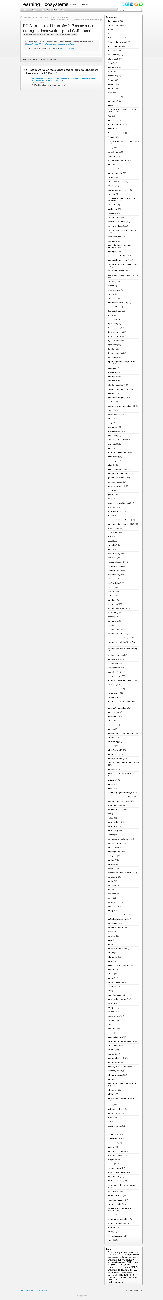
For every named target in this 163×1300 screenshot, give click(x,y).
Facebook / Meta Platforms (118, 440)
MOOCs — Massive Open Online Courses (123, 763)
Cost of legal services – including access (123, 275)
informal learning (114, 554)
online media (112, 826)
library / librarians (40, 34)
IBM (109, 537)
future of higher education (117, 469)
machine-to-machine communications (121, 701)
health (110, 499)
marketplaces (113, 712)
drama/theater (113, 357)
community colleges (115, 226)
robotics (111, 974)
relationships (112, 957)
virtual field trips (114, 1177)
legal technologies (114, 676)
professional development (117, 919)
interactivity (112, 579)
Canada (110, 177)
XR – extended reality (116, 1236)
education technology (116, 385)
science (111, 978)
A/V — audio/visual (115, 38)
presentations (113, 906)
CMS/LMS (112, 205)
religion (110, 961)
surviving (111, 1050)
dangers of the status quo (117, 303)
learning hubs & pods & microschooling (122, 649)
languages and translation (117, 608)
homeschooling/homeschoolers (119, 520)
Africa (110, 72)
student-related (113, 1045)
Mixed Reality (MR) (115, 750)
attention (111, 129)
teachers (111, 1054)
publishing (111, 936)
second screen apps (115, 982)
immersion (112, 545)
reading (110, 944)
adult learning (113, 67)
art (109, 105)
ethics (110, 419)
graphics (111, 495)
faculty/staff (112, 444)
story (110, 1024)
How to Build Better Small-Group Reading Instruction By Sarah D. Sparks (45, 17)
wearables (111, 1215)
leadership (111, 617)
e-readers (111, 368)
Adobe (110, 63)
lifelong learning (113, 693)
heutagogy (112, 507)
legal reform (112, 672)
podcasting (112, 894)
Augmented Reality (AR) (117, 133)
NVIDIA (110, 818)
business (111, 169)
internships (112, 591)
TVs (109, 1122)
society (110, 1008)
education (111, 377)
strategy (111, 1033)
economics (112, 372)
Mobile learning (114, 1272)
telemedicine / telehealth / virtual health (122, 1083)
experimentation (114, 431)
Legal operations (114, 668)
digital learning (113, 328)
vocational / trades (114, 1204)
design (110, 315)
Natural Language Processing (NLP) (121, 793)
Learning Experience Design (118, 638)
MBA (109, 721)
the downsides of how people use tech (122, 1098)
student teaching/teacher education (121, 1041)
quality (110, 940)
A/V (122, 1252)
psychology (112, 932)
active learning (113, 55)
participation (112, 856)
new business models (116, 805)
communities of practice (117, 222)
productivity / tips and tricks (118, 915)
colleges (111, 213)
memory (111, 729)
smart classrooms (114, 995)
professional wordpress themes (82, 1296)
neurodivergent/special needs (118, 801)
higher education (114, 511)
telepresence (112, 1090)
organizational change (116, 843)
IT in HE (111, 596)
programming (112, 923)
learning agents (113, 629)
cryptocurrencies (114, 290)
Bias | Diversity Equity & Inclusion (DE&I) (123, 141)
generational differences (116, 478)
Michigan (111, 737)
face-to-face (112, 436)
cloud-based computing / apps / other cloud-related (121, 199)
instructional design (115, 562)
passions (111, 860)
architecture (112, 101)
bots (109, 165)
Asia (109, 116)
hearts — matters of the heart (119, 503)
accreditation (112, 50)
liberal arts (112, 685)
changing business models (117, 190)
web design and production (117, 1219)
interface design (114, 583)
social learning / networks (117, 999)
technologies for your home (118, 1067)
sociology (111, 1012)
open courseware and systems (119, 839)
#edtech (71, 44)
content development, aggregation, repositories (120, 246)
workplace (111, 1227)
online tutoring (50, 34)
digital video (112, 345)
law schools (112, 613)
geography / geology (115, 482)
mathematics (112, 716)
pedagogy (111, 868)
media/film (112, 725)
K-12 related (112, 604)
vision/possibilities (114, 1196)
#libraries (48, 44)
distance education (115, 353)
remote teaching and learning (118, 965)
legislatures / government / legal (119, 680)
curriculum (112, 298)
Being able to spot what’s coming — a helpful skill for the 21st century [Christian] (74, 19)
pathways (111, 864)
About (34, 10)
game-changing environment (118, 473)
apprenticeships (113, 97)
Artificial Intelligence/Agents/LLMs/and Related (122, 111)
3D (109, 29)
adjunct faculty (113, 59)
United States (60, 34)
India (109, 549)
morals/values (113, 769)
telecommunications (115, 1075)
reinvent (111, 953)
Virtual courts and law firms (118, 1172)
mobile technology (126, 1272)
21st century (112, 21)
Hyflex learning (113, 532)
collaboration (112, 209)
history (110, 516)
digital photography (115, 332)
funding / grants (113, 461)
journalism (111, 600)
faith (109, 448)
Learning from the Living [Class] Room (122, 642)
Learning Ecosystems (44, 4)
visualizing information (116, 1200)
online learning (113, 822)
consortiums (112, 241)
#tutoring (55, 44)
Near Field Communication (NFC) (120, 797)
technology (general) (115, 1071)
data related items (114, 311)
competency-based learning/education (122, 230)
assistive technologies (116, 124)
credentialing (112, 286)
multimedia (112, 784)
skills (110, 991)
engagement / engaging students (120, 406)
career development (115, 182)
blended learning (114, 152)
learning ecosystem (115, 634)
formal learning (113, 457)
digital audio (112, 324)
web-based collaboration (117, 1223)
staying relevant (114, 1016)
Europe (110, 423)
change (110, 186)
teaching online (113, 1062)
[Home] (24, 10)
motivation (112, 780)
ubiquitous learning (115, 1126)
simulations (112, 986)
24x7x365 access (114, 25)
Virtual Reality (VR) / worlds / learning (121, 1185)
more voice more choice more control (121, 773)
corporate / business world (117, 260)
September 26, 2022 (66, 48)
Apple (110, 93)
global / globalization (115, 486)
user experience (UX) (115, 1151)
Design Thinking (114, 319)
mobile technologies (115, 759)
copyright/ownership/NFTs (117, 256)
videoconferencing (114, 1168)
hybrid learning (113, 528)
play (109, 890)
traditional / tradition (115, 1109)
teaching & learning (115, 1058)
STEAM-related (113, 1020)
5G (109, 34)
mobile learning (113, 754)
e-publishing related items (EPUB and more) (121, 363)
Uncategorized (113, 1134)
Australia (111, 137)
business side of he (115, 173)
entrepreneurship (114, 414)
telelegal (111, 1079)
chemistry (111, 194)
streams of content (115, 1037)
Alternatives (112, 76)
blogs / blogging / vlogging (117, 160)
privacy (110, 911)
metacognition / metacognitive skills (121, 733)
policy (110, 898)
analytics (111, 84)
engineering (112, 410)
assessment (112, 120)
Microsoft (111, 746)
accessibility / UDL (115, 46)
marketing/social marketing (118, 708)
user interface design (115, 1155)
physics (111, 881)
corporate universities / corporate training (123, 264)
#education (63, 44)
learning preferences (115, 655)
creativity (111, 282)
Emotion (111, 402)
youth (110, 1240)
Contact (45, 10)
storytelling (112, 1029)
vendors (111, 1164)
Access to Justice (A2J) (117, 42)
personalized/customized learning (120, 873)
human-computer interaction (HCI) (120, 524)
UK (109, 1130)
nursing (110, 814)
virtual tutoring (113, 1191)
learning (111, 625)
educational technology (121, 1259)
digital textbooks (114, 341)
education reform (114, 381)
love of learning (113, 697)
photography (112, 877)
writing (110, 1232)
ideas (110, 541)
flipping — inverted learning (118, 452)
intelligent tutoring (114, 570)
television (111, 1094)
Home (23, 1290)
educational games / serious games (121, 389)
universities (112, 1143)
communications (114, 218)
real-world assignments (116, 949)
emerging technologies (116, 398)
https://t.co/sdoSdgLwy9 (36, 44)
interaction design (114, 575)
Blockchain (112, 156)
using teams (112, 1160)
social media (112, 1003)
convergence (112, 252)
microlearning (113, 742)
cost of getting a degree (116, 271)
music (110, 788)
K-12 (134, 1269)
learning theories (114, 663)
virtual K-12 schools (115, 1181)
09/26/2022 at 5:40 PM (39, 82)
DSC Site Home (59, 10)
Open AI (111, 835)
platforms (111, 885)
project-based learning (116, 927)
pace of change (113, 847)
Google (110, 490)
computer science (114, 237)
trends (110, 1118)
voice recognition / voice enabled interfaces (120, 1209)
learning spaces (113, 659)
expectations (112, 427)
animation (111, 88)
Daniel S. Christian (115, 307)
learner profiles (113, 621)
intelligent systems (115, 566)
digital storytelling (114, 336)
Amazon (111, 80)
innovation (111, 558)
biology (110, 148)
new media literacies (115, 809)
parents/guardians (114, 852)
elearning (111, 393)
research (111, 970)
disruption (111, 349)
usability (111, 1147)
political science (114, 902)
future (110, 465)
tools (109, 1105)
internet (110, 587)
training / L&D (113, 1113)
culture (110, 294)
